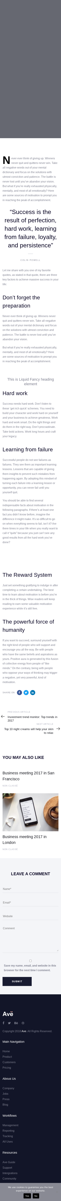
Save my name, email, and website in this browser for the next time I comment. (30, 968)
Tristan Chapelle (12, 94)
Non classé (9, 116)
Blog (5, 1104)
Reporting (8, 1130)
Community (9, 1178)
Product (7, 1056)
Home (6, 1051)
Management (10, 1125)
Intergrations (10, 1173)
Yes (27, 1196)
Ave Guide (9, 1162)
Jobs (5, 1093)
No (36, 1196)
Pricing (7, 1067)
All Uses (8, 1141)
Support (7, 1167)
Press (6, 1099)
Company (8, 1088)
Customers (9, 1062)
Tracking (8, 1136)
